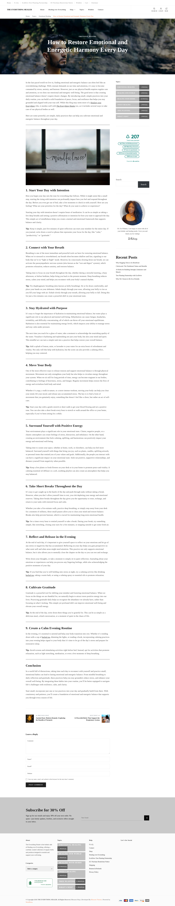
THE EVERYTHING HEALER (19, 10)
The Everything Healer (65, 106)
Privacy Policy (93, 872)
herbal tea (30, 575)
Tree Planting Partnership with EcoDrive (129, 275)
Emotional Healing (87, 36)
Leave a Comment (94, 57)
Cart (86, 3)
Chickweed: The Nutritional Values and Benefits (131, 266)
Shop (71, 9)
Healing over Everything (57, 9)
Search (118, 179)
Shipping (92, 865)
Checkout (94, 3)
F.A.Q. (16, 3)
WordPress (29, 902)
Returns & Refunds (95, 868)
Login (161, 11)
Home (9, 3)
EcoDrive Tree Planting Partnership (34, 3)
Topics (82, 9)
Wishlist (79, 3)
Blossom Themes (96, 899)
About (42, 9)
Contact (101, 9)
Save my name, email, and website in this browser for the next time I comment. (51, 779)
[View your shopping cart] (166, 9)
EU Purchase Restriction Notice (62, 3)
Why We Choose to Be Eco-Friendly (127, 279)
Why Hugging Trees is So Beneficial (127, 263)
